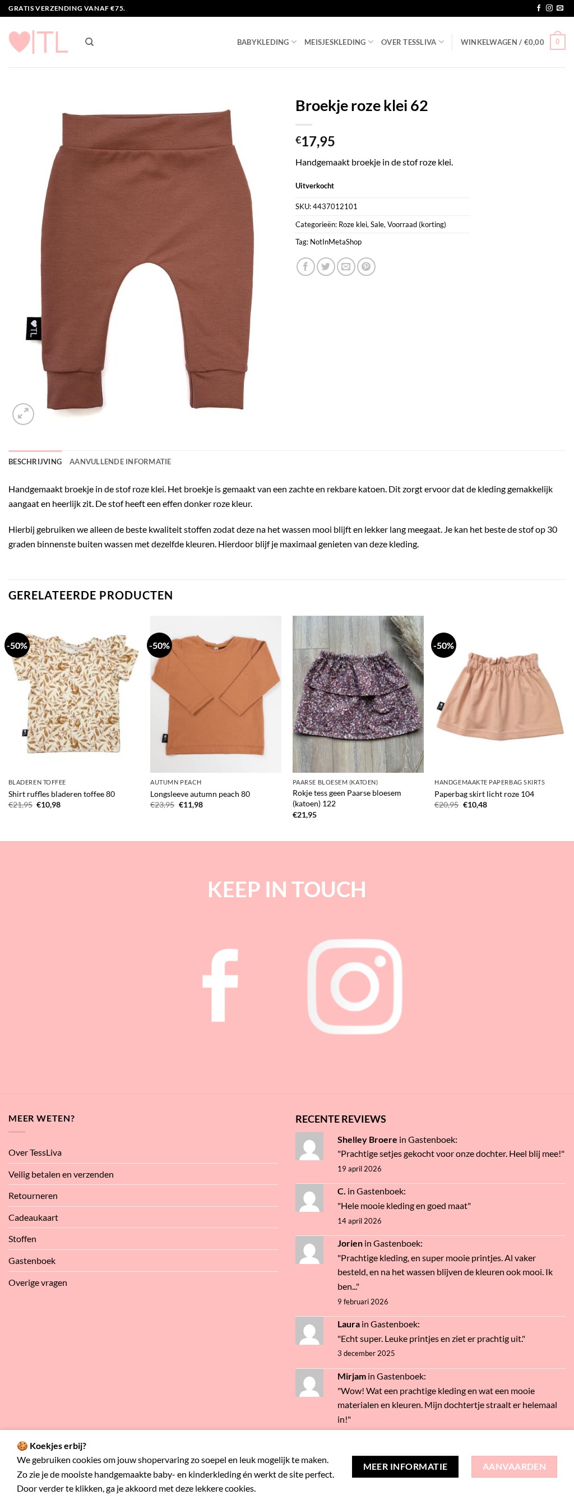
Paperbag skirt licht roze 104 (484, 794)
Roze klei (353, 224)
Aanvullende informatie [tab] (121, 461)
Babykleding (263, 42)
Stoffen (22, 1238)
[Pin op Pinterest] (366, 266)
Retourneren (33, 1195)
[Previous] (9, 727)
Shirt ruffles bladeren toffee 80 (61, 794)
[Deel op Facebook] (306, 266)
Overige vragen (37, 1282)
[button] (513, 42)
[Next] (565, 727)
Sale (377, 224)
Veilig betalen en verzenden (61, 1174)
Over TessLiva (408, 42)
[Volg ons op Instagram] (549, 8)
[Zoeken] (89, 42)
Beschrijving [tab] (35, 461)
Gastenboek (31, 1260)
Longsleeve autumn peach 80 (200, 794)
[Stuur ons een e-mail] (560, 8)
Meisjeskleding (335, 42)
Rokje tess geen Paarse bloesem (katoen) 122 (347, 798)
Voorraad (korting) (416, 224)
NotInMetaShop (336, 241)
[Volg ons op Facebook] (538, 8)
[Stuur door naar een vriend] (346, 266)
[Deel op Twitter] (326, 266)
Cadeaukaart (33, 1217)
